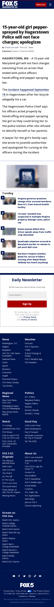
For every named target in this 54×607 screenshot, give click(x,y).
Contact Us (30, 472)
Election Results (32, 410)
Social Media (30, 485)
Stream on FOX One (8, 514)
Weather (30, 339)
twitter (24, 576)
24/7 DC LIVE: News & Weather (11, 354)
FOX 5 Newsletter (33, 479)
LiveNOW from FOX (11, 428)
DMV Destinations (33, 428)
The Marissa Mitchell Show (8, 461)
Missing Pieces (8, 495)
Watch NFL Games (10, 520)
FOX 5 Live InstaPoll (34, 457)
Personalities (30, 475)
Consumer (6, 372)
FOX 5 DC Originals (8, 455)
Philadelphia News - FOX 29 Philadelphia (11, 407)
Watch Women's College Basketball (10, 551)
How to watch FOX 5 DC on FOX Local (10, 436)
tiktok (35, 576)
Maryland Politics (32, 400)
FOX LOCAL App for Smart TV (34, 467)
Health (5, 375)
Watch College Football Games (9, 524)
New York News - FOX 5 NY (10, 401)
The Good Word (9, 486)
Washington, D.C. (10, 343)
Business (6, 369)
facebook (19, 576)
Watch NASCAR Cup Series (11, 533)
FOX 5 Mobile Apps (33, 482)
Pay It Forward (31, 432)
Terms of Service (29, 319)
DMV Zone (7, 466)
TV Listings (7, 425)
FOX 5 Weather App (33, 359)
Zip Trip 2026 (31, 441)
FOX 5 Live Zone (9, 483)
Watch (6, 421)
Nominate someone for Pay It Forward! (34, 436)
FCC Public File (31, 492)
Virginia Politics (31, 403)
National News (9, 359)
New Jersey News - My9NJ (10, 413)
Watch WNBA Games (8, 557)
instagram (29, 576)
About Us (30, 453)
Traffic (28, 350)
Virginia (5, 346)
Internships (30, 499)
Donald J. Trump (32, 413)
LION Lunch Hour (32, 425)
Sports (5, 365)
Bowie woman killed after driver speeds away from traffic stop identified (34, 232)
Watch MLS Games (10, 561)
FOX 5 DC (24, 47)
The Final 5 (7, 473)
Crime (4, 362)
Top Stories (7, 385)
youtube (14, 576)
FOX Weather (31, 362)
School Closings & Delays (33, 354)
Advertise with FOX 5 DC (33, 461)
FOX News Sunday (10, 382)
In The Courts (8, 479)
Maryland (6, 350)
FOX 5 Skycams (32, 346)
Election (28, 406)
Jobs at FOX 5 (31, 502)
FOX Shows (7, 432)
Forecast (29, 343)
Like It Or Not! (8, 469)
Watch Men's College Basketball (10, 545)
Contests (29, 489)
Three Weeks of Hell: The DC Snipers (11, 491)
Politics (29, 393)
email (40, 576)
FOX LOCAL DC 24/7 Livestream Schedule (9, 444)
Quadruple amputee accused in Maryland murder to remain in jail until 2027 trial (34, 244)
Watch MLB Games (11, 529)
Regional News (7, 394)
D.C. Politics (30, 397)
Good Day (31, 421)
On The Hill (7, 476)
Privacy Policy (30, 317)
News (31, 47)
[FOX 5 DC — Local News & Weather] (10, 4)
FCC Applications (32, 495)
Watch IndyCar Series (8, 539)
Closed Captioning (33, 505)
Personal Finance (10, 379)
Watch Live (41, 5)
